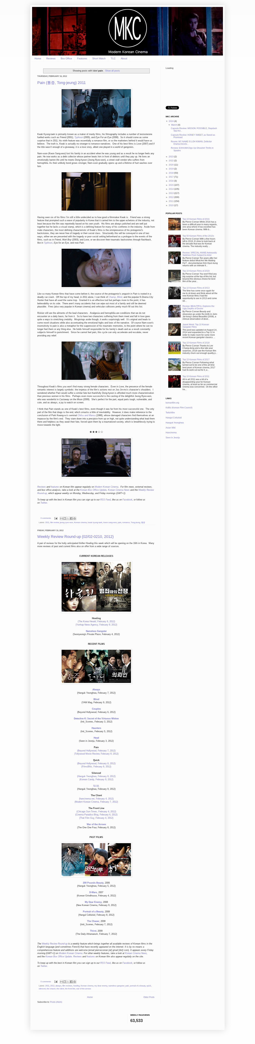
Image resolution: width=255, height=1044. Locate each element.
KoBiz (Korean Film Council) (179, 407)
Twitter (43, 502)
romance (126, 522)
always (58, 986)
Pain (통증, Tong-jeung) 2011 (61, 82)
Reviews (51, 58)
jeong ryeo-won (66, 522)
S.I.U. (96, 786)
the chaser (51, 989)
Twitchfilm (170, 412)
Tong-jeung (135, 522)
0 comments (46, 518)
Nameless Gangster (96, 631)
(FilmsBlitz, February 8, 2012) (96, 766)
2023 (171, 156)
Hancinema (171, 432)
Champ (112, 297)
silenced (42, 989)
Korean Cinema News (119, 490)
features (55, 486)
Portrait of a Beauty (93, 911)
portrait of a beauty (138, 986)
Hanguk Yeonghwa (175, 422)
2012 (52, 986)
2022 (171, 160)
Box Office (66, 58)
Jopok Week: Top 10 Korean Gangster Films (195, 325)
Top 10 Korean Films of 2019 (196, 271)
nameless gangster (116, 986)
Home (38, 58)
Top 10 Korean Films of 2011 (195, 376)
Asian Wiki (171, 428)
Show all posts (112, 70)
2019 (171, 169)
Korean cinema (80, 522)
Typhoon (78, 137)
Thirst (93, 931)
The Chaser (93, 921)
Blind (119, 297)
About (124, 58)
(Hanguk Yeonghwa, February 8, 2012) (96, 776)
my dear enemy (100, 986)
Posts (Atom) (56, 1002)
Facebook (127, 499)
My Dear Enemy (93, 902)
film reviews (67, 986)
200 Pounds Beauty (93, 882)
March (174, 125)
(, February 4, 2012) (96, 811)
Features (82, 58)
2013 (171, 193)
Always (96, 689)
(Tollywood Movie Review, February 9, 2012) (96, 753)
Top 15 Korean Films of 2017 (196, 359)
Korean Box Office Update (93, 490)
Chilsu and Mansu (87, 415)
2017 (171, 177)
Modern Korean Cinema (106, 486)
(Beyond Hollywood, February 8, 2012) (96, 763)
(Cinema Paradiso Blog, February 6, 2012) (96, 814)
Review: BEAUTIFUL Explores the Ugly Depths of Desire (198, 307)
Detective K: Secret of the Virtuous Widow (96, 718)
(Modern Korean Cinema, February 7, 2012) (96, 801)
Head (96, 737)
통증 (143, 522)
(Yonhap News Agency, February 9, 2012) (96, 624)
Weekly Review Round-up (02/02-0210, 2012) (75, 536)
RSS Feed (105, 499)
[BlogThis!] (64, 518)
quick (149, 986)
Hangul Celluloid (174, 417)
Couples (96, 709)
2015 (171, 185)
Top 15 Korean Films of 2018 (196, 343)
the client (60, 989)
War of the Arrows (96, 824)
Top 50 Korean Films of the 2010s (198, 236)
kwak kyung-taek (95, 522)
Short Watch (99, 58)
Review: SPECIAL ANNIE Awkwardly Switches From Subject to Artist (199, 254)
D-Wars (93, 892)
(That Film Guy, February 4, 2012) (96, 818)
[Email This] (61, 518)
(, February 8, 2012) (96, 621)
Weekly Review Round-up (54, 943)
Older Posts (148, 997)
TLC (113, 58)
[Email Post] (55, 518)
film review (54, 522)
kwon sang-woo (110, 522)
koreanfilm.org (172, 403)
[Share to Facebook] (71, 518)
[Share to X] (68, 518)
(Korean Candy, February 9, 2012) (96, 779)
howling (76, 986)
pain (119, 522)
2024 (171, 121)
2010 (171, 205)
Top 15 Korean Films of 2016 (196, 219)
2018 (171, 173)
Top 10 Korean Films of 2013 (196, 288)
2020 (171, 165)
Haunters (96, 728)
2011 (47, 522)
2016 (171, 181)
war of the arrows (83, 989)
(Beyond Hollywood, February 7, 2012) (96, 750)
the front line (70, 989)
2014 (171, 189)
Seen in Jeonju (173, 437)
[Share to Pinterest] (74, 518)
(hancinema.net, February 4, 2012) (96, 798)
